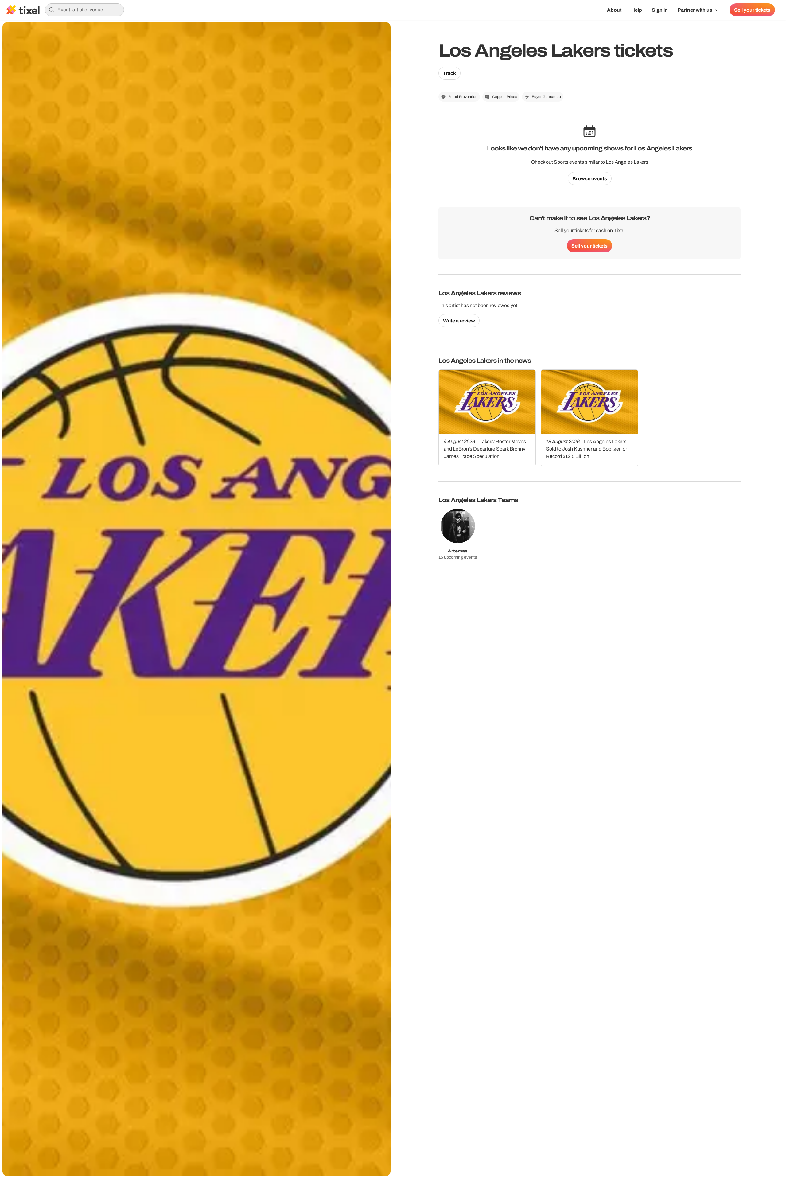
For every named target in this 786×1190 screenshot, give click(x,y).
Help (636, 10)
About (614, 10)
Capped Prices (504, 96)
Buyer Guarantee (546, 96)
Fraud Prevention (462, 96)
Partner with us (695, 10)
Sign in (660, 10)
